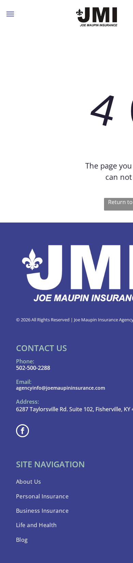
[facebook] (22, 431)
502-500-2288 (33, 368)
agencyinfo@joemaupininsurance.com (60, 388)
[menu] (10, 14)
